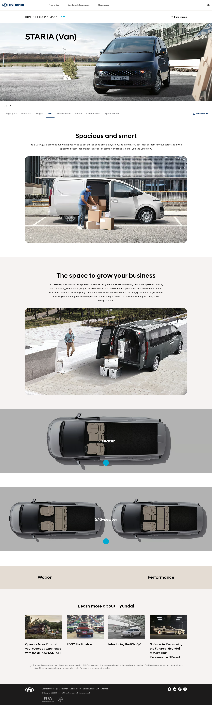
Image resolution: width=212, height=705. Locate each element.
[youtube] (174, 689)
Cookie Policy (75, 688)
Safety (78, 113)
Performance (64, 113)
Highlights (11, 113)
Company (103, 5)
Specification (112, 113)
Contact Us (47, 688)
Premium (26, 113)
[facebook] (169, 689)
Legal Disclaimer (60, 688)
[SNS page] (208, 5)
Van (50, 113)
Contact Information (79, 5)
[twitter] (180, 689)
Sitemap (104, 688)
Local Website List (91, 688)
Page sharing (180, 17)
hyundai (13, 5)
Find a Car (54, 5)
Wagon (39, 113)
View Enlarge (106, 463)
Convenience (93, 113)
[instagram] (185, 689)
